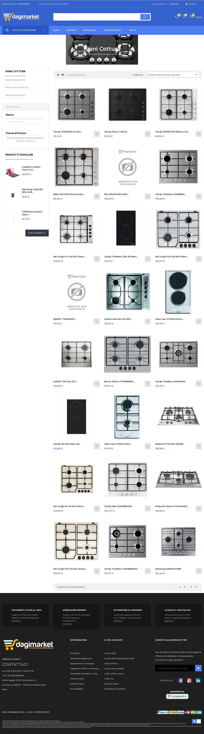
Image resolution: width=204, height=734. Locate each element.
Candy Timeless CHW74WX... (170, 381)
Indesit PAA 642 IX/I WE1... (118, 319)
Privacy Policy (77, 678)
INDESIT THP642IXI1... (64, 319)
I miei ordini (110, 653)
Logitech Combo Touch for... (31, 168)
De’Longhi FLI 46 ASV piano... (69, 256)
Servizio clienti (111, 684)
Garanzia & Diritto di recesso (84, 668)
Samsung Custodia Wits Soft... (32, 191)
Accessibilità (76, 689)
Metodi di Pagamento (81, 658)
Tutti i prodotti (37, 233)
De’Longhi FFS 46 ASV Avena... (69, 569)
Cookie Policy (77, 684)
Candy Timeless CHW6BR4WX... (121, 569)
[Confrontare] (177, 17)
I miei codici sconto (114, 673)
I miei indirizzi (111, 663)
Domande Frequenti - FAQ (83, 673)
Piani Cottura (15, 71)
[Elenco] (63, 75)
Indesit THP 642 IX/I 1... (65, 381)
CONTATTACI (15, 664)
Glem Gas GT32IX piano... (117, 444)
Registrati (174, 4)
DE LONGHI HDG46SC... (116, 194)
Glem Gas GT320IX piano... (169, 319)
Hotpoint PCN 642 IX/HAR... (169, 444)
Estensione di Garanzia (128, 610)
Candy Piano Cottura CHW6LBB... (115, 133)
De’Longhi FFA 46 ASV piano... (171, 256)
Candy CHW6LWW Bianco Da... (172, 131)
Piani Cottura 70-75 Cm (17, 87)
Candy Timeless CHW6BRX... (170, 194)
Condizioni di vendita (114, 689)
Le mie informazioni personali (119, 658)
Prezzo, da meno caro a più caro (173, 74)
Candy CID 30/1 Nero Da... (67, 444)
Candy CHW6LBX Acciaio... (67, 131)
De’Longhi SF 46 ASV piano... (69, 506)
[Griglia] (58, 75)
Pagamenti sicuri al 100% (27, 610)
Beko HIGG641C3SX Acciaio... (69, 194)
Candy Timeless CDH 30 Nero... (121, 256)
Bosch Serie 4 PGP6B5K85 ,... (119, 381)
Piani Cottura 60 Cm (15, 80)
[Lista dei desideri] (184, 17)
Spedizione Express (74, 610)
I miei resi (109, 678)
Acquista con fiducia (178, 610)
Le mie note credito (114, 668)
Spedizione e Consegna (82, 663)
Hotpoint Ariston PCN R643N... (171, 506)
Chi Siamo (75, 653)
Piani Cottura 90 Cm (15, 95)
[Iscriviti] (198, 668)
